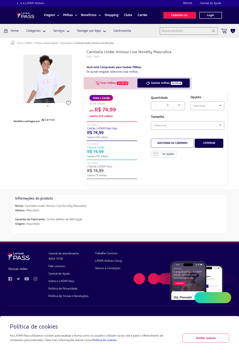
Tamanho (157, 117)
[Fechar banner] (226, 327)
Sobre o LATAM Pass (61, 281)
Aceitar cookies (206, 338)
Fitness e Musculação (46, 43)
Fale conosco (56, 266)
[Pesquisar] (213, 31)
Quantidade (159, 97)
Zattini (28, 43)
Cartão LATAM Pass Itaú (102, 128)
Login (210, 15)
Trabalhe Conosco (106, 253)
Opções (195, 97)
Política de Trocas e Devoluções (68, 296)
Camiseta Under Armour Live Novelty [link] (94, 43)
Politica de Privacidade (62, 288)
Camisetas (66, 43)
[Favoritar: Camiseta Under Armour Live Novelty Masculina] (68, 103)
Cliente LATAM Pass (99, 166)
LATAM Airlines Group (108, 260)
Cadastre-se (179, 15)
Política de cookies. (104, 340)
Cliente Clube (96, 147)
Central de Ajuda (210, 3)
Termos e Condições (107, 268)
